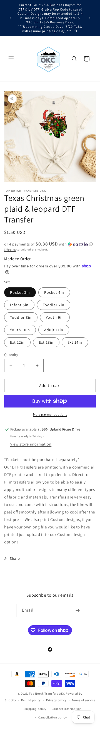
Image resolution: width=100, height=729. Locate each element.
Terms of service (83, 700)
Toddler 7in (53, 304)
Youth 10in (20, 329)
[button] (11, 59)
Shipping (10, 249)
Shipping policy (35, 709)
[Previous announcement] (10, 18)
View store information (30, 444)
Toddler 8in (21, 317)
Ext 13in (46, 342)
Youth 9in (55, 317)
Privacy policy (56, 700)
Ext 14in (75, 342)
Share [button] (15, 558)
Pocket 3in (20, 292)
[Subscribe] (78, 610)
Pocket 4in (54, 292)
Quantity (11, 354)
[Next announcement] (90, 18)
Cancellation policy (52, 717)
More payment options (50, 414)
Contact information (67, 709)
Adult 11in (53, 329)
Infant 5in (19, 304)
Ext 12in (17, 342)
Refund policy (31, 700)
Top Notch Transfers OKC (47, 693)
